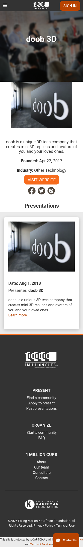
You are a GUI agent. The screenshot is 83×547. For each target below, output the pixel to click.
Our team (41, 467)
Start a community (42, 432)
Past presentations (41, 408)
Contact (41, 478)
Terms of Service (40, 544)
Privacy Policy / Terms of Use (53, 526)
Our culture (41, 472)
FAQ (41, 438)
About (41, 462)
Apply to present (41, 403)
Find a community (41, 398)
